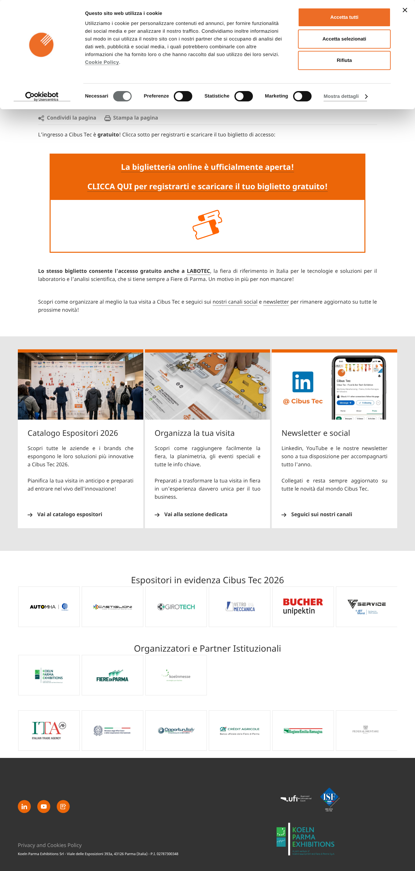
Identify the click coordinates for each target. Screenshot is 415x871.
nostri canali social (235, 302)
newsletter (276, 302)
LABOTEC (198, 271)
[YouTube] (43, 806)
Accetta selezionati (344, 39)
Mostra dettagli (341, 96)
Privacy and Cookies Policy (50, 845)
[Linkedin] (24, 806)
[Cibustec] (306, 839)
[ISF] (330, 799)
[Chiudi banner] (405, 10)
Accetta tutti (344, 17)
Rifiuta (344, 60)
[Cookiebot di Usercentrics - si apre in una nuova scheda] (42, 96)
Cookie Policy (102, 62)
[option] (49, 606)
